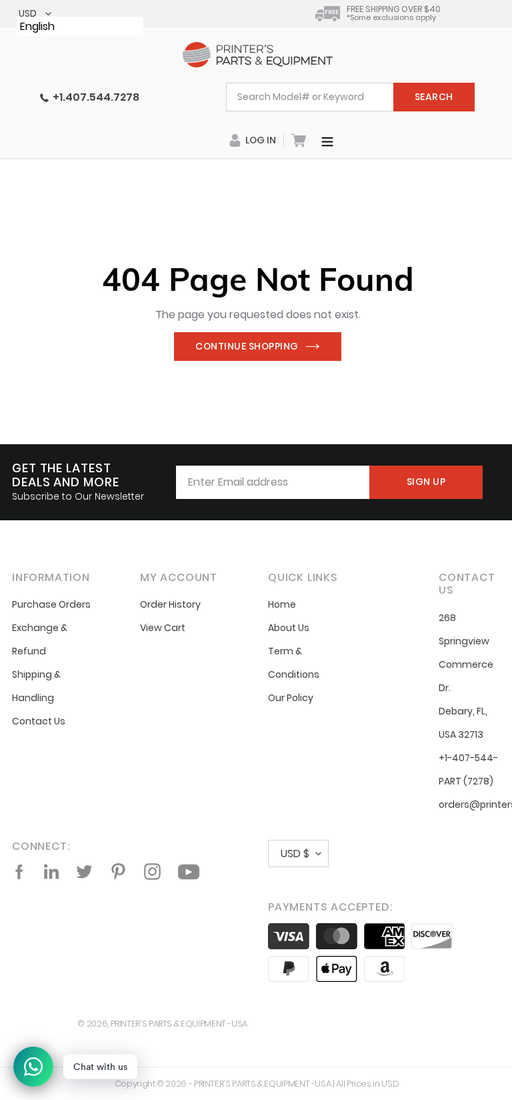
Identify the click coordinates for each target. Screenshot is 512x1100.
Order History (170, 604)
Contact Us (38, 721)
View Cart (162, 627)
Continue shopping (247, 346)
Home (282, 604)
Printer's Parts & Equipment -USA (179, 1023)
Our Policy (290, 697)
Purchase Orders (51, 604)
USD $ (295, 853)
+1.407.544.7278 (94, 97)
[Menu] (327, 140)
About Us (288, 627)
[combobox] (350, 97)
